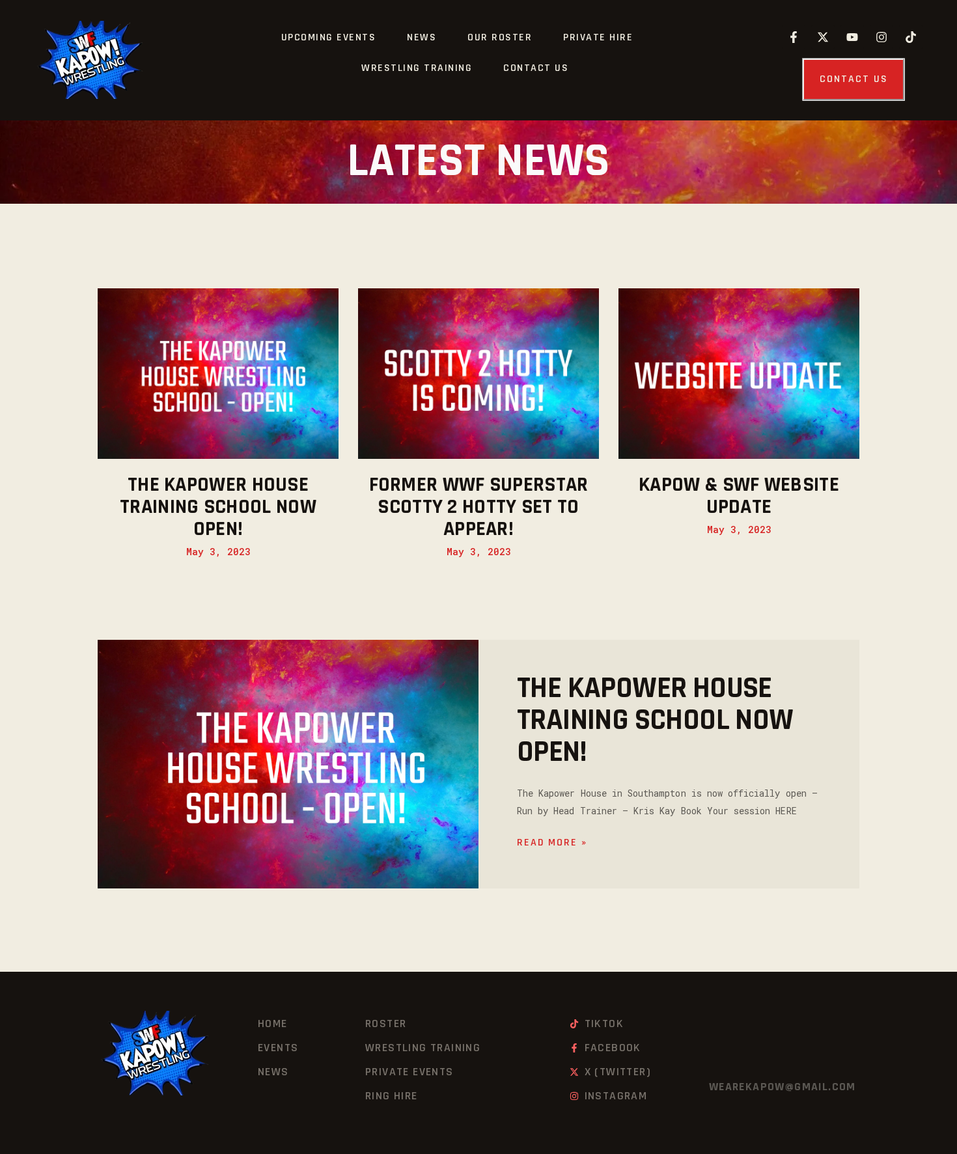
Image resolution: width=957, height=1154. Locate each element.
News (421, 37)
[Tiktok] (910, 37)
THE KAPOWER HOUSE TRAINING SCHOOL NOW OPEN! (218, 507)
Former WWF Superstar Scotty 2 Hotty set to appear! (479, 507)
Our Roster (499, 37)
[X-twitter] (823, 37)
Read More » (552, 842)
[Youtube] (852, 37)
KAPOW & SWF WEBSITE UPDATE (739, 496)
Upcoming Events (328, 37)
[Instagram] (881, 37)
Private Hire (598, 37)
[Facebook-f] (793, 37)
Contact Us (535, 68)
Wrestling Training (416, 68)
